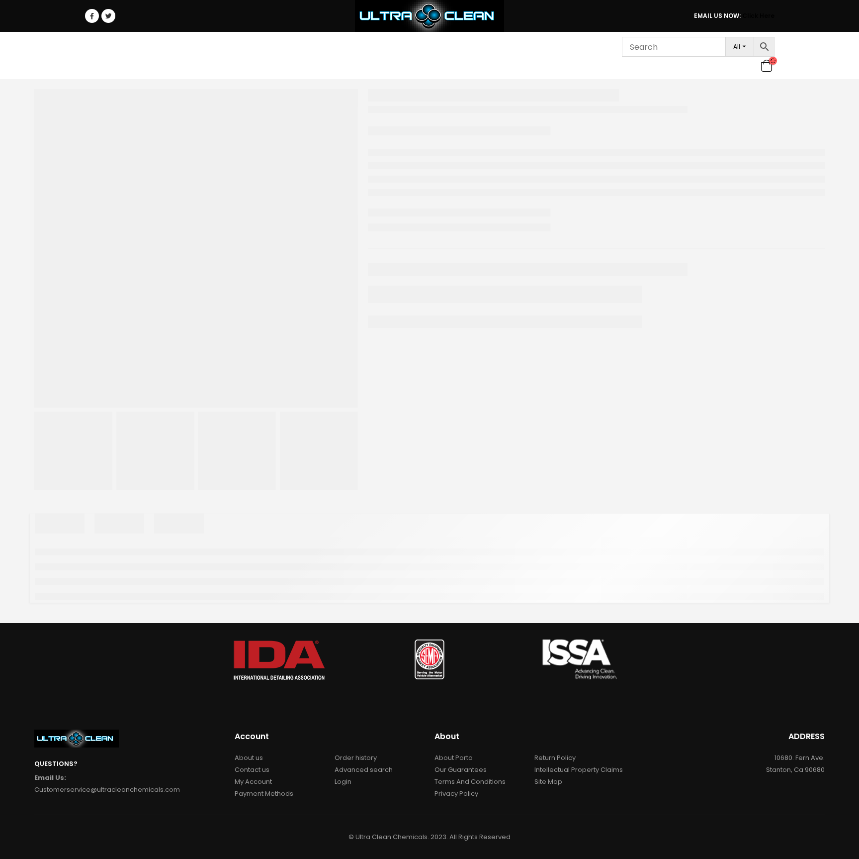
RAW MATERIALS (321, 56)
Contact (545, 56)
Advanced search (364, 769)
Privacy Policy (456, 793)
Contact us (252, 769)
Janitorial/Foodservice (226, 56)
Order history (356, 757)
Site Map (548, 781)
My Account (253, 781)
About (442, 56)
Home (101, 56)
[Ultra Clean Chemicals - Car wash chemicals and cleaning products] (429, 16)
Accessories (386, 56)
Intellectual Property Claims (578, 769)
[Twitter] (108, 16)
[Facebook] (92, 16)
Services (491, 56)
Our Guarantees (460, 769)
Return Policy (555, 757)
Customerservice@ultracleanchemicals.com (107, 789)
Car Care (142, 56)
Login (588, 56)
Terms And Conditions (470, 781)
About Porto (453, 757)
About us (249, 757)
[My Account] (750, 66)
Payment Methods (264, 793)
